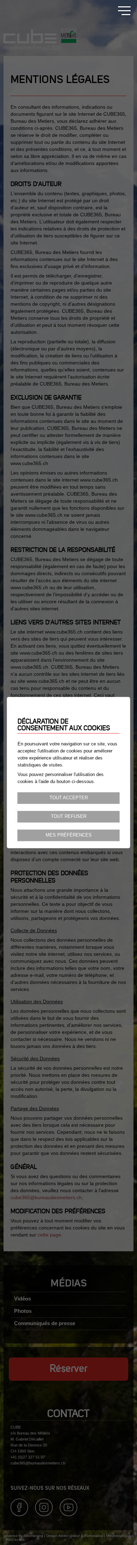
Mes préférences (69, 835)
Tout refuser (68, 816)
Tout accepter (69, 797)
